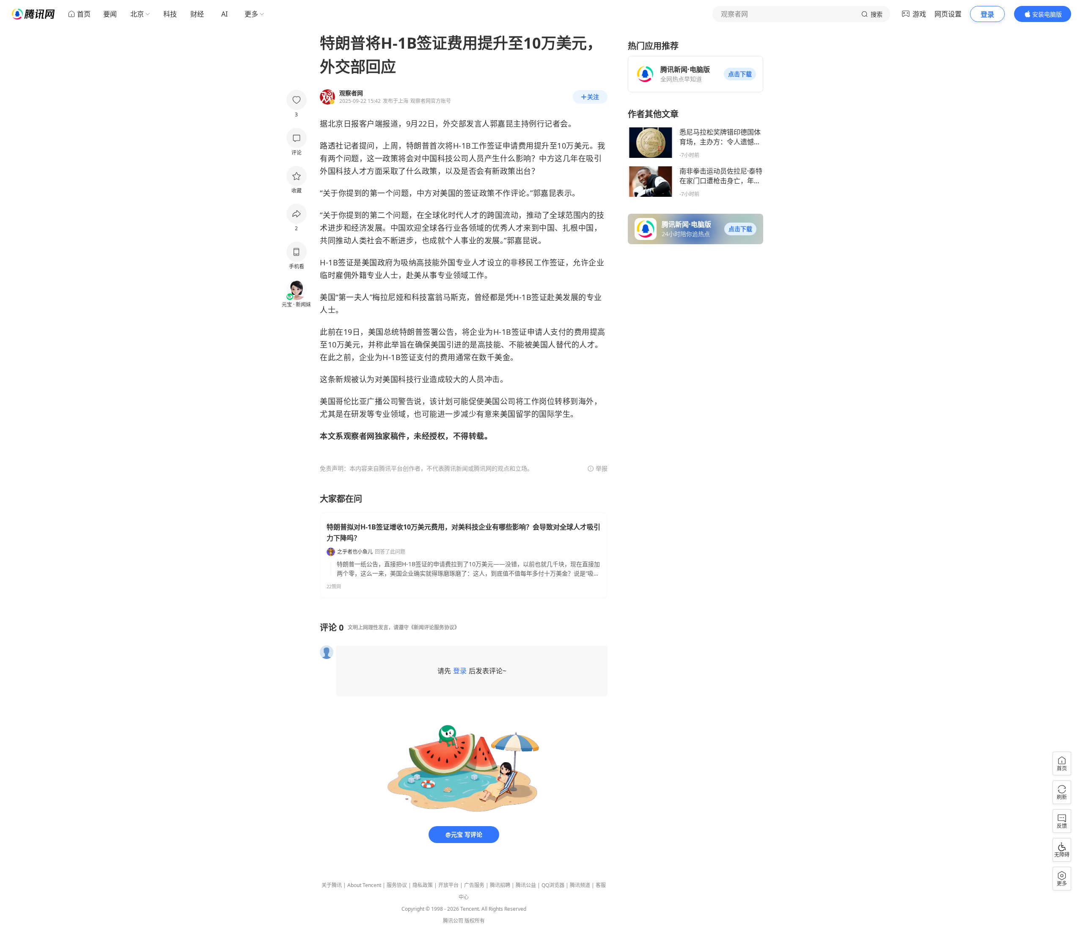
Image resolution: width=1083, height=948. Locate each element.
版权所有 (475, 920)
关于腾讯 (332, 885)
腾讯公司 (453, 920)
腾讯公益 (526, 885)
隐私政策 (422, 885)
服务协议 (397, 885)
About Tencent (364, 885)
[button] (740, 74)
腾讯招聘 (500, 885)
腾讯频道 (580, 885)
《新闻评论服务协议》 (434, 627)
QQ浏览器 (553, 885)
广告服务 (474, 885)
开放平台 (448, 885)
